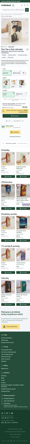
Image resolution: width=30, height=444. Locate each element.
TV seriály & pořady (10, 246)
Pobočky (3, 361)
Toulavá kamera (20, 262)
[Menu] (27, 5)
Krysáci (3, 166)
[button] (15, 31)
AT (5, 440)
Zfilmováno (6, 182)
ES (14, 440)
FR (21, 440)
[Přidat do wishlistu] (27, 49)
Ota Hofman (4, 51)
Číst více (3, 64)
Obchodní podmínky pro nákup (15, 429)
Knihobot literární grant (8, 389)
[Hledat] (27, 10)
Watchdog (4, 340)
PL (27, 440)
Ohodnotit (11, 46)
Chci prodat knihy (6, 349)
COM (11, 440)
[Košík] (24, 5)
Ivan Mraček (4, 168)
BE (24, 440)
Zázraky (5, 278)
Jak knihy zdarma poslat (8, 352)
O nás (3, 380)
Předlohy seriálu (9, 214)
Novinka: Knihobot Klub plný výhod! (10, 1)
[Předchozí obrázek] (3, 33)
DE (8, 440)
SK (3, 440)
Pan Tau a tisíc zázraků (9, 103)
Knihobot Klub (5, 391)
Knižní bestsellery (6, 338)
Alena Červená (13, 51)
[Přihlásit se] (21, 5)
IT (16, 440)
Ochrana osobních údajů (15, 434)
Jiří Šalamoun (5, 52)
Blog (2, 378)
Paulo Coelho (4, 298)
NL (19, 440)
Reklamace (4, 368)
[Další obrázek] (26, 33)
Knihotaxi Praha (6, 356)
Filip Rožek (3, 202)
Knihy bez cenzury (15, 437)
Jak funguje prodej (7, 354)
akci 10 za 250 (23, 112)
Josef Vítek (20, 51)
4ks (16, 99)
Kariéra (3, 382)
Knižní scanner (5, 359)
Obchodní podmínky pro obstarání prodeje (15, 431)
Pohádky (5, 150)
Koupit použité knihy (7, 342)
